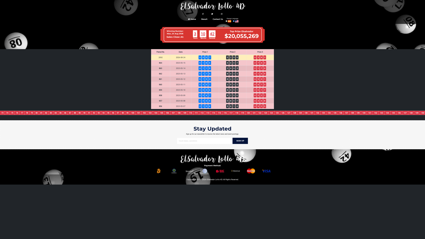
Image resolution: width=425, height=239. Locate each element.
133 (323, 113)
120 (248, 113)
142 (375, 113)
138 (352, 113)
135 (334, 113)
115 (219, 113)
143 (381, 113)
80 (37, 113)
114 (213, 113)
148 (411, 113)
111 (196, 113)
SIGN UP (240, 141)
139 (358, 113)
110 (190, 113)
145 (393, 113)
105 (161, 113)
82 (46, 113)
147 (405, 113)
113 (207, 113)
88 (75, 113)
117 (231, 113)
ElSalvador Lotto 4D (214, 179)
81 (41, 113)
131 (311, 113)
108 (179, 113)
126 (282, 113)
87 (70, 113)
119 (242, 113)
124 (271, 113)
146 (399, 113)
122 (259, 113)
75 (12, 113)
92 (94, 113)
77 (22, 113)
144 (387, 113)
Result (204, 19)
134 (329, 113)
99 (127, 113)
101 (138, 113)
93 (99, 113)
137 (346, 113)
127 (288, 113)
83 (51, 113)
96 (113, 113)
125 (277, 113)
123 (265, 113)
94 (103, 113)
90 (84, 113)
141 (369, 113)
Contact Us (218, 19)
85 (61, 113)
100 (132, 113)
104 (155, 113)
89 (80, 113)
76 (17, 113)
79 (32, 113)
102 (144, 113)
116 (225, 113)
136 (340, 113)
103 (150, 113)
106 (167, 113)
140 (363, 113)
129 (300, 113)
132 (317, 113)
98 (123, 113)
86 (65, 113)
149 (416, 113)
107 (173, 113)
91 (89, 113)
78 (27, 113)
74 (7, 113)
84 (56, 113)
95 (108, 113)
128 (294, 113)
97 (118, 113)
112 (202, 113)
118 (236, 113)
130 (306, 113)
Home (193, 19)
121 (254, 113)
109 (184, 113)
